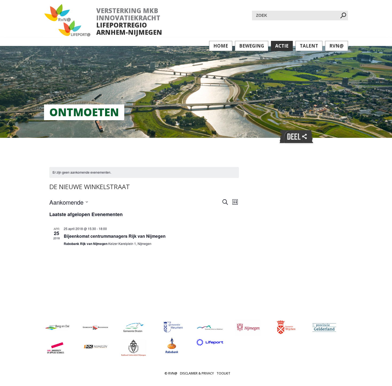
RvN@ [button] (336, 46)
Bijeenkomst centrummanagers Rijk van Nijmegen (115, 236)
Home (220, 46)
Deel (296, 137)
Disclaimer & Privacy (197, 373)
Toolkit (223, 373)
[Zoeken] (343, 16)
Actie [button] (282, 46)
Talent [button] (309, 46)
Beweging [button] (251, 46)
